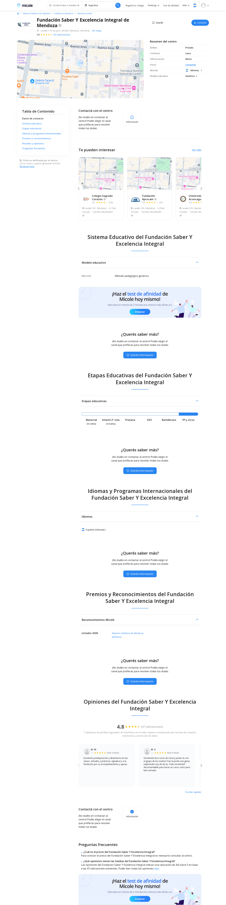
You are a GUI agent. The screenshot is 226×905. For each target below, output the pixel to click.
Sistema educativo (32, 123)
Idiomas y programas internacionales (41, 133)
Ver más (196, 150)
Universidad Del (198, 197)
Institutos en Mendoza (63, 13)
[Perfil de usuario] (205, 5)
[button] (195, 5)
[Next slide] (201, 188)
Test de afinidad (171, 5)
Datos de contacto (33, 118)
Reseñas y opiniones (33, 143)
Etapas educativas (32, 128)
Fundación (148, 197)
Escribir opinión (193, 792)
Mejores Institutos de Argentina (36, 13)
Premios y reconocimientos (36, 138)
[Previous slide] (78, 188)
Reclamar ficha (27, 166)
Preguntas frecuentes (33, 148)
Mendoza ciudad (84, 13)
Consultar (190, 64)
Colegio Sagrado (102, 197)
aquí (156, 868)
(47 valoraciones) (61, 34)
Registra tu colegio (134, 5)
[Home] (18, 13)
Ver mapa (96, 30)
